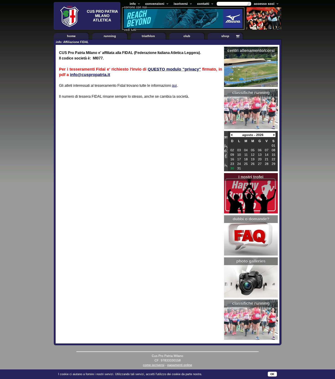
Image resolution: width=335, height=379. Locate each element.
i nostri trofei (250, 177)
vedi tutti (130, 29)
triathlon (148, 36)
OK (272, 374)
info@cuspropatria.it (90, 74)
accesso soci (263, 4)
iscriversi (180, 4)
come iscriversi (153, 365)
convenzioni (153, 4)
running (110, 36)
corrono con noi (135, 7)
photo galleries (250, 261)
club (186, 36)
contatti (202, 4)
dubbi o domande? (251, 219)
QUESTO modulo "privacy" (174, 69)
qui (174, 85)
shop (225, 36)
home (71, 36)
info (132, 4)
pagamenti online (179, 365)
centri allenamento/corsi (251, 50)
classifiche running (251, 92)
